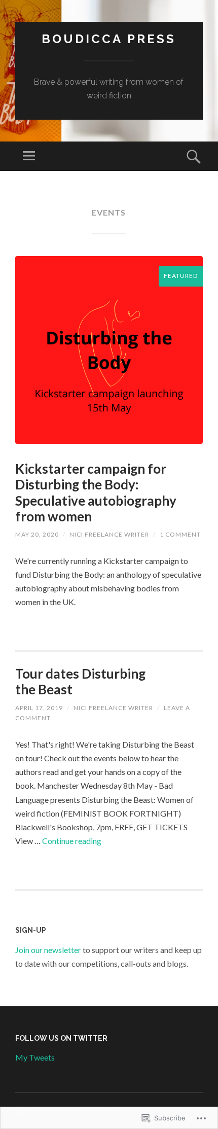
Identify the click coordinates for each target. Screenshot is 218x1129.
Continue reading (71, 840)
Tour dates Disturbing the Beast (80, 681)
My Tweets (35, 1057)
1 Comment (180, 534)
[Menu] (29, 156)
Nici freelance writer (109, 534)
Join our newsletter (48, 950)
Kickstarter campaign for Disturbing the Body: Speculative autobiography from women (95, 492)
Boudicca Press (109, 38)
